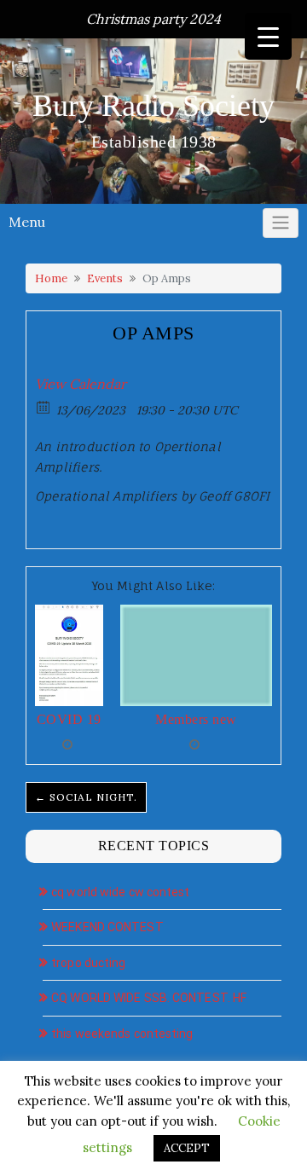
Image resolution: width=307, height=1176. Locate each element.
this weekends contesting (122, 1033)
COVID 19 (69, 719)
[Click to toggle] (280, 223)
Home (51, 278)
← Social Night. (86, 797)
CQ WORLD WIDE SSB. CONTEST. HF (148, 998)
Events (105, 278)
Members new (196, 719)
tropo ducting (88, 963)
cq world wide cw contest (120, 892)
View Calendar (80, 383)
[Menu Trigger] (268, 36)
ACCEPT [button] (187, 1148)
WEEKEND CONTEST (107, 927)
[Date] (44, 406)
